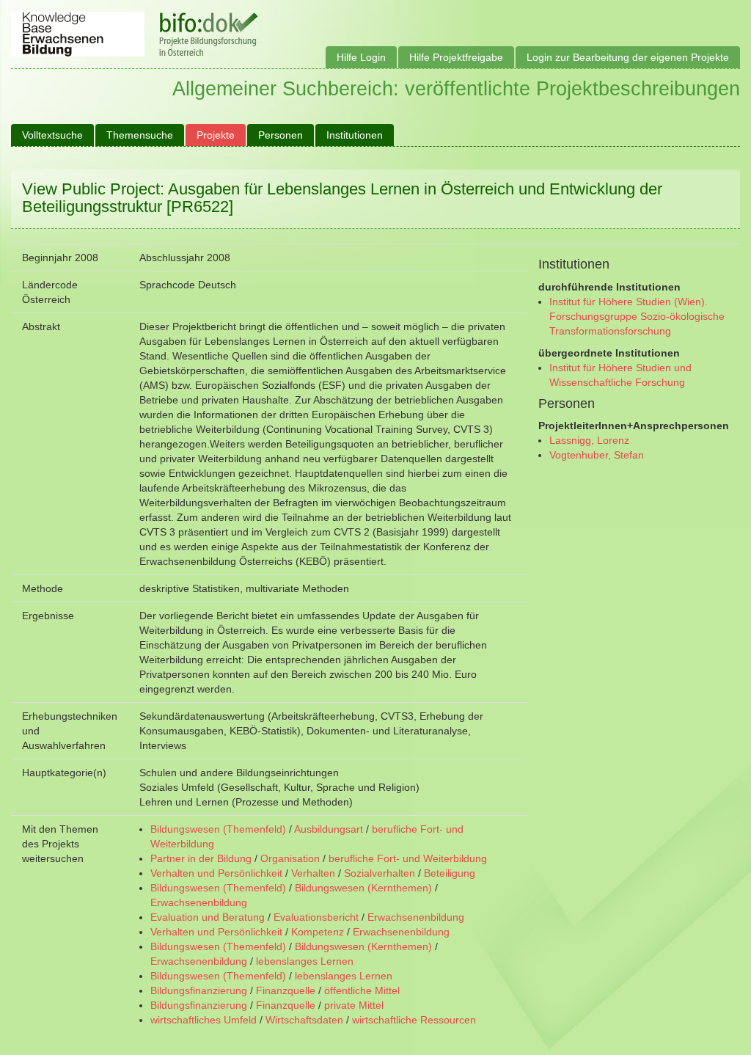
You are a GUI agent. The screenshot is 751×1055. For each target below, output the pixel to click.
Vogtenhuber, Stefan (596, 455)
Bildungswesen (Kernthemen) (363, 888)
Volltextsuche (52, 135)
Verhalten (313, 873)
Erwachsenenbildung (198, 902)
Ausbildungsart (328, 829)
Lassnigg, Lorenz (589, 440)
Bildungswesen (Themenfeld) (218, 829)
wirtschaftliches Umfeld (203, 1020)
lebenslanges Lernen (304, 961)
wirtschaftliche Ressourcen (414, 1020)
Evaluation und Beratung (207, 917)
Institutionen (354, 135)
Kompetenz (317, 932)
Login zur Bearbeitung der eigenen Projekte (628, 57)
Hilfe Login (361, 57)
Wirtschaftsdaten (304, 1020)
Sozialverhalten (379, 873)
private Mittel (354, 1005)
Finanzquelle (285, 990)
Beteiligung (449, 873)
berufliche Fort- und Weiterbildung (408, 858)
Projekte (216, 135)
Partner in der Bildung (201, 858)
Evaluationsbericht (316, 917)
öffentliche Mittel (362, 990)
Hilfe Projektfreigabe (456, 57)
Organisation (290, 858)
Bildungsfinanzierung (198, 990)
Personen (280, 135)
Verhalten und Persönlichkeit (216, 873)
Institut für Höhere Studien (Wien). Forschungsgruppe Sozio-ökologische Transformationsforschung (637, 316)
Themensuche (139, 135)
